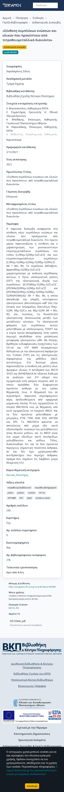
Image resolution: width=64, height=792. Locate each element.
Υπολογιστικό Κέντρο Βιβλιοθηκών (32, 680)
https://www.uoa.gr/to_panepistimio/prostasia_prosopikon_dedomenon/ (31, 770)
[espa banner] (32, 716)
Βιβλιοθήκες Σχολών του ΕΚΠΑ (32, 673)
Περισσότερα (13, 139)
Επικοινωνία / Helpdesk (32, 686)
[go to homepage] (11, 5)
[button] (19, 487)
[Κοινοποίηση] (60, 51)
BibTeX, (12, 608)
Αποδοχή (32, 786)
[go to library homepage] (32, 648)
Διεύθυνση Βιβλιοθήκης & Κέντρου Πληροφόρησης (32, 665)
